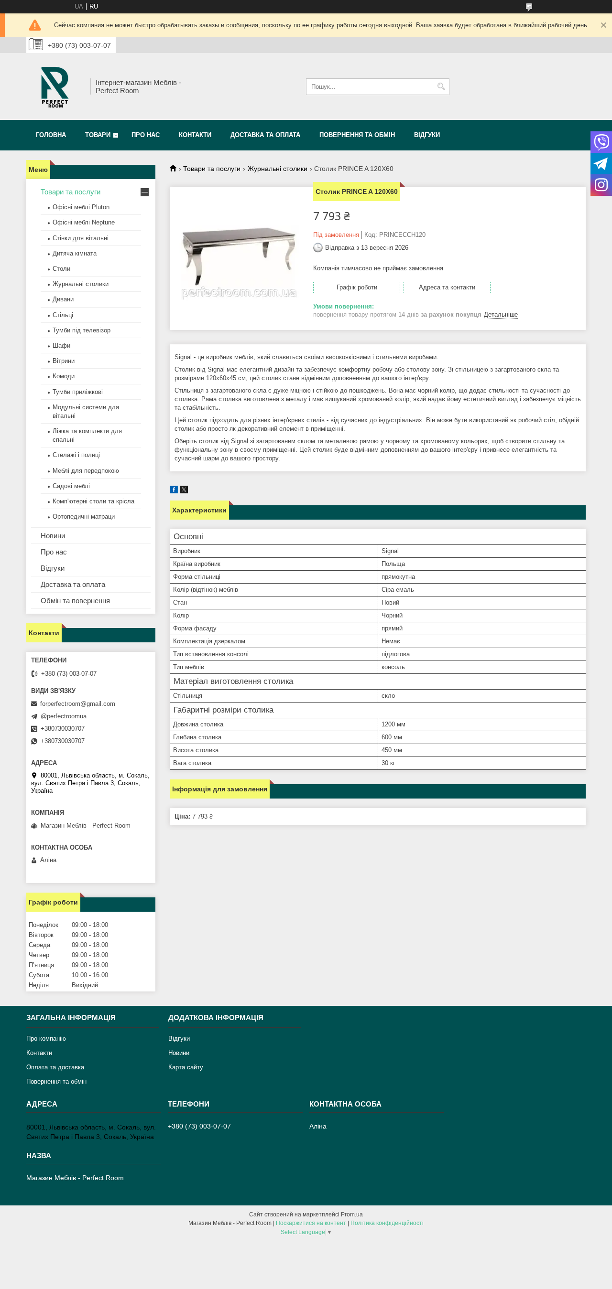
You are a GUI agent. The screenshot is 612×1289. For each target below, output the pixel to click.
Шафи (61, 345)
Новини (53, 536)
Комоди (64, 376)
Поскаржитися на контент (311, 1223)
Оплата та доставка (55, 1067)
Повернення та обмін (357, 134)
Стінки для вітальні (81, 238)
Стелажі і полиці (76, 454)
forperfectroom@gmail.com (77, 703)
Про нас (145, 134)
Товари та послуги (211, 168)
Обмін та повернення (75, 601)
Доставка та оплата (265, 134)
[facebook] (174, 491)
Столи (61, 268)
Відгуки (427, 134)
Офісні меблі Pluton (81, 207)
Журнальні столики (277, 168)
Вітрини (64, 360)
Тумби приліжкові (78, 391)
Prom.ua (352, 1214)
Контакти (195, 134)
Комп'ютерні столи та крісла (93, 501)
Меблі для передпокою (86, 470)
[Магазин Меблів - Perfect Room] (55, 86)
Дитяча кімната (75, 253)
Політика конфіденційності (387, 1223)
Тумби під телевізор (81, 330)
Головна (51, 134)
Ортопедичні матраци (84, 516)
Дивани (63, 299)
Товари (97, 134)
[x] (184, 491)
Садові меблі (71, 486)
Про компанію (46, 1038)
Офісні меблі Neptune (84, 222)
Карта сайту (185, 1067)
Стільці (63, 315)
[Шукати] (441, 86)
